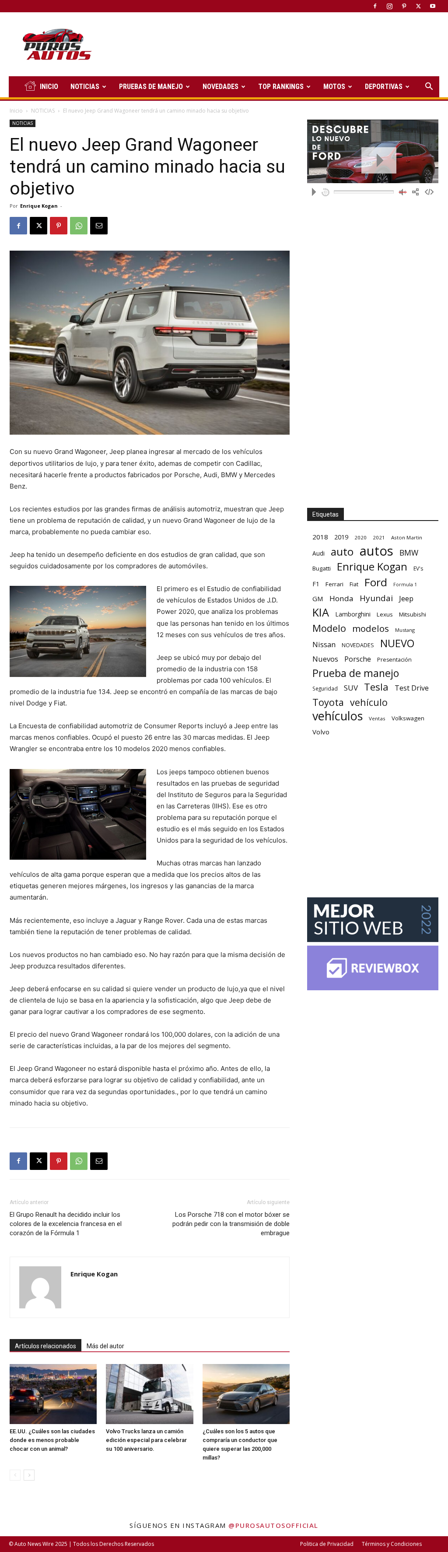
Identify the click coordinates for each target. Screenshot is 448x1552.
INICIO (49, 86)
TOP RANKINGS (281, 86)
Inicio (16, 110)
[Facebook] (375, 6)
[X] (418, 6)
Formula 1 (405, 584)
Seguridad (325, 688)
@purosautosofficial (273, 1525)
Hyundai (376, 598)
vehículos (337, 715)
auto (342, 551)
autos (376, 551)
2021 (379, 537)
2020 (360, 537)
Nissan (324, 644)
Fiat (354, 584)
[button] (428, 87)
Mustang (405, 630)
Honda (341, 598)
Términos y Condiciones (392, 1544)
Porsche (357, 659)
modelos (370, 628)
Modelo (329, 628)
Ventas (377, 718)
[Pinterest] (403, 6)
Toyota (328, 702)
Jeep (406, 598)
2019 (341, 537)
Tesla (376, 686)
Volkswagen (408, 718)
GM (317, 598)
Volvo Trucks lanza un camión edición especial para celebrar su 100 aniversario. (146, 1440)
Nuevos (325, 658)
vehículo (369, 702)
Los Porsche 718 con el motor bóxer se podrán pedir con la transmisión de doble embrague (231, 1224)
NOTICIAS (84, 86)
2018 (320, 536)
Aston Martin (406, 537)
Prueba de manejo (355, 673)
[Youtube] (432, 6)
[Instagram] (389, 6)
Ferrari (334, 584)
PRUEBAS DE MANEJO (151, 86)
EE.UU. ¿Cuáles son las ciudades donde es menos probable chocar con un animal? (52, 1440)
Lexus (385, 614)
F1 (315, 584)
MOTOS (334, 86)
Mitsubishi (412, 614)
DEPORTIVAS (383, 86)
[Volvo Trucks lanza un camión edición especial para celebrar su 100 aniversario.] (149, 1394)
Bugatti (321, 568)
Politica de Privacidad (327, 1544)
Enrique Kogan (39, 205)
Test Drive (412, 688)
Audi (318, 553)
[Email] (99, 225)
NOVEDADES (220, 86)
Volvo (320, 731)
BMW (408, 552)
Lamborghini (353, 614)
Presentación (394, 659)
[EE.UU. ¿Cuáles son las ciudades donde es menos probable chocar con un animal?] (53, 1394)
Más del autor (105, 1346)
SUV (351, 687)
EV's (418, 568)
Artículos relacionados (45, 1346)
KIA (320, 612)
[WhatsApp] (79, 225)
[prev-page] (15, 1475)
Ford (375, 582)
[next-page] (29, 1475)
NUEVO (397, 643)
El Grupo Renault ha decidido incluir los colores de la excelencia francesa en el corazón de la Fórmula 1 (66, 1224)
